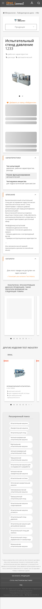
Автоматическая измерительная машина (19, 473)
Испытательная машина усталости (19, 511)
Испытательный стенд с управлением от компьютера (21, 538)
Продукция (20, 27)
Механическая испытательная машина (19, 545)
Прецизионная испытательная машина (19, 459)
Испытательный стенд (18, 433)
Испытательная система (19, 478)
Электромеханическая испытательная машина (19, 491)
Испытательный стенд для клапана (20, 532)
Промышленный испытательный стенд (18, 498)
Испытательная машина (19, 423)
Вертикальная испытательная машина (19, 445)
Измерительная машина (19, 428)
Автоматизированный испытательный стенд (18, 452)
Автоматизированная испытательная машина (19, 438)
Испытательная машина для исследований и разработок (20, 466)
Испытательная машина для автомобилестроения (20, 525)
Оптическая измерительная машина (20, 484)
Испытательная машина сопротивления (19, 504)
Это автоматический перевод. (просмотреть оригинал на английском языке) (19, 248)
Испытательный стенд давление (18, 518)
